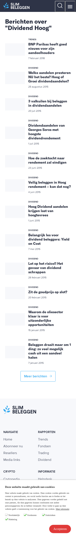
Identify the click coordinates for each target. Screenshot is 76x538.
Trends (43, 439)
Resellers (10, 453)
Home (7, 439)
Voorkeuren (32, 515)
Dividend (44, 460)
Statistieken (50, 515)
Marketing (12, 519)
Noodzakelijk (14, 515)
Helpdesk (45, 479)
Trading (43, 453)
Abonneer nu (13, 446)
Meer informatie (62, 509)
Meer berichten (36, 376)
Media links (11, 460)
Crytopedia (11, 479)
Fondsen (44, 446)
